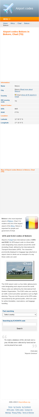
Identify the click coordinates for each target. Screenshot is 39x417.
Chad (19, 23)
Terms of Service (28, 413)
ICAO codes (19, 410)
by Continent (26, 407)
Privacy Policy (16, 413)
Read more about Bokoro (24, 90)
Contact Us (28, 410)
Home (5, 23)
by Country (17, 407)
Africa (13, 23)
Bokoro (26, 23)
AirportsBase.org (24, 402)
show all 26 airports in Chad (26, 96)
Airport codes (24, 8)
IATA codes (10, 410)
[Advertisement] (19, 58)
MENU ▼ (7, 19)
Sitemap (8, 413)
